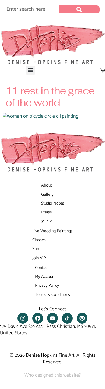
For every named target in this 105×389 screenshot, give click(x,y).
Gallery (47, 194)
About (46, 185)
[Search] (79, 9)
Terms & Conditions (52, 294)
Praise (46, 212)
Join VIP (39, 258)
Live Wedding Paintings (52, 231)
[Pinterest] (82, 318)
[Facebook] (37, 318)
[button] (30, 70)
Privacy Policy (47, 285)
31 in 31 (47, 221)
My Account (45, 276)
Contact (42, 268)
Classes (39, 240)
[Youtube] (52, 318)
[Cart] (102, 70)
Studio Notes (52, 203)
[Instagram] (23, 318)
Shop (36, 249)
